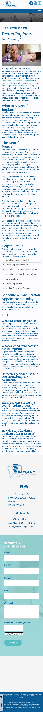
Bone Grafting (12, 278)
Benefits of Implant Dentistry (18, 260)
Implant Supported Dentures (18, 288)
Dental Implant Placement (17, 264)
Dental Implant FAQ (14, 283)
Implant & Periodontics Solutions (18, 80)
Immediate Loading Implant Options (21, 269)
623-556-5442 (22, 512)
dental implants (17, 85)
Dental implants (31, 85)
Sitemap (21, 697)
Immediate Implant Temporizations (21, 274)
